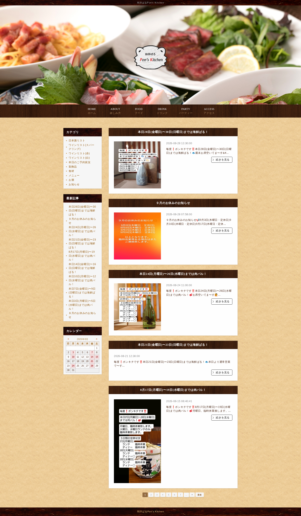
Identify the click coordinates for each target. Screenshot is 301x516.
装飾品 (73, 166)
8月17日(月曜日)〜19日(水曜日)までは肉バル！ (82, 255)
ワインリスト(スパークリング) (81, 146)
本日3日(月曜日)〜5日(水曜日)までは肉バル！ (82, 304)
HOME (92, 111)
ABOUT (115, 111)
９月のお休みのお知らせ (82, 220)
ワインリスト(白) (79, 157)
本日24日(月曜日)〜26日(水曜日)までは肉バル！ (82, 231)
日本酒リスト (77, 140)
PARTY (186, 111)
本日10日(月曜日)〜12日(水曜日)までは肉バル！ (82, 280)
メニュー (74, 175)
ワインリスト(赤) (79, 153)
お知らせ (74, 184)
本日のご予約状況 (80, 162)
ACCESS (209, 111)
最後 (200, 495)
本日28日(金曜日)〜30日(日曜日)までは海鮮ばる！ (82, 210)
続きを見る (223, 159)
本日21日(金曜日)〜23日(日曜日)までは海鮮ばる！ (82, 243)
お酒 (71, 179)
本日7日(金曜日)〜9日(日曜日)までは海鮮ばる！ (82, 292)
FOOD (139, 111)
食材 (71, 170)
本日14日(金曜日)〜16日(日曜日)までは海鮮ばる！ (82, 268)
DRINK (162, 111)
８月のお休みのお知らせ (82, 315)
